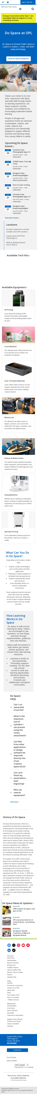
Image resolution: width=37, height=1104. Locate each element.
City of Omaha (11, 1057)
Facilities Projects (13, 967)
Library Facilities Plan (14, 970)
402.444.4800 (12, 1043)
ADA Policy (11, 958)
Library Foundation (13, 1024)
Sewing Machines (11, 495)
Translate (30, 1067)
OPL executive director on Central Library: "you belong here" (23, 922)
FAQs (9, 992)
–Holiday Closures (13, 1000)
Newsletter (10, 1013)
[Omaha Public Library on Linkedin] (9, 950)
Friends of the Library (14, 1021)
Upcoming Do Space (16, 144)
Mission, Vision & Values (15, 972)
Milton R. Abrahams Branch (15, 242)
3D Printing (8, 310)
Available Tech (18, 255)
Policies (9, 974)
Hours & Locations (13, 997)
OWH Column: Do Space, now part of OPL (24, 910)
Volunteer (10, 1026)
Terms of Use (11, 1075)
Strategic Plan (11, 977)
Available (14, 287)
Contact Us (17, 1050)
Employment (11, 965)
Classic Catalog (12, 1060)
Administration (11, 960)
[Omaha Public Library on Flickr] (13, 945)
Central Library (11, 236)
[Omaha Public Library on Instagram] (18, 945)
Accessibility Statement (18, 1078)
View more (11, 218)
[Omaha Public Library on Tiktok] (13, 950)
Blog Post (16, 906)
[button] (2, 2)
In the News (11, 1008)
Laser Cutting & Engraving (14, 381)
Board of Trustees (13, 963)
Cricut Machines (10, 346)
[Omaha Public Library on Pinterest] (28, 945)
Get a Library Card (13, 995)
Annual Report (11, 1006)
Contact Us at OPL (13, 988)
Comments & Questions (15, 985)
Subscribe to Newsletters (15, 1015)
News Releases (12, 1010)
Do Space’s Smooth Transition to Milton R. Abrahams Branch (21, 933)
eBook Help (11, 990)
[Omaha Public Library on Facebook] (9, 945)
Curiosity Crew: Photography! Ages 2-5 (21, 151)
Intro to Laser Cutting (21, 185)
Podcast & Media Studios (13, 458)
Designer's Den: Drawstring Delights (20, 174)
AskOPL (10, 983)
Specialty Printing (11, 532)
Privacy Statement (23, 1075)
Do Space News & (17, 903)
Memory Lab (9, 417)
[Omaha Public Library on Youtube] (23, 945)
